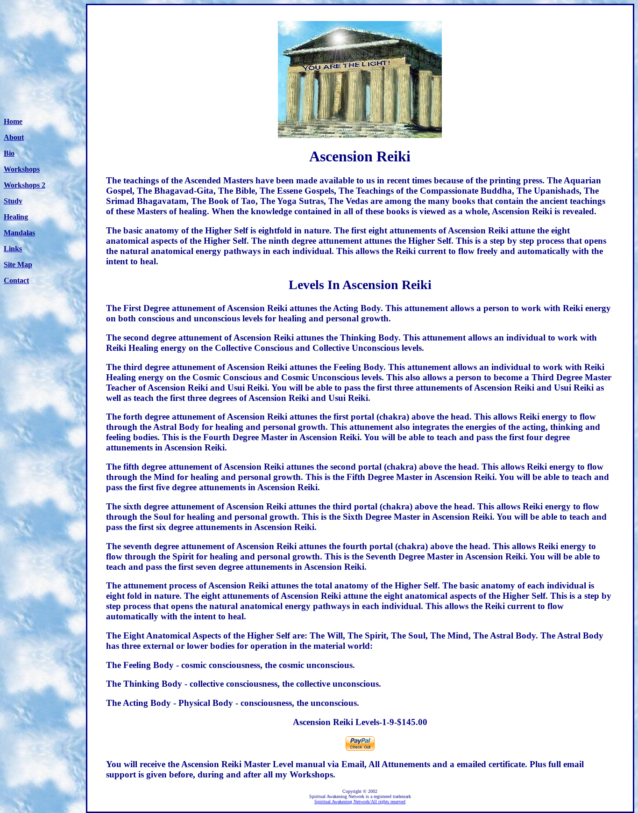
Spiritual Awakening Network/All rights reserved (359, 801)
